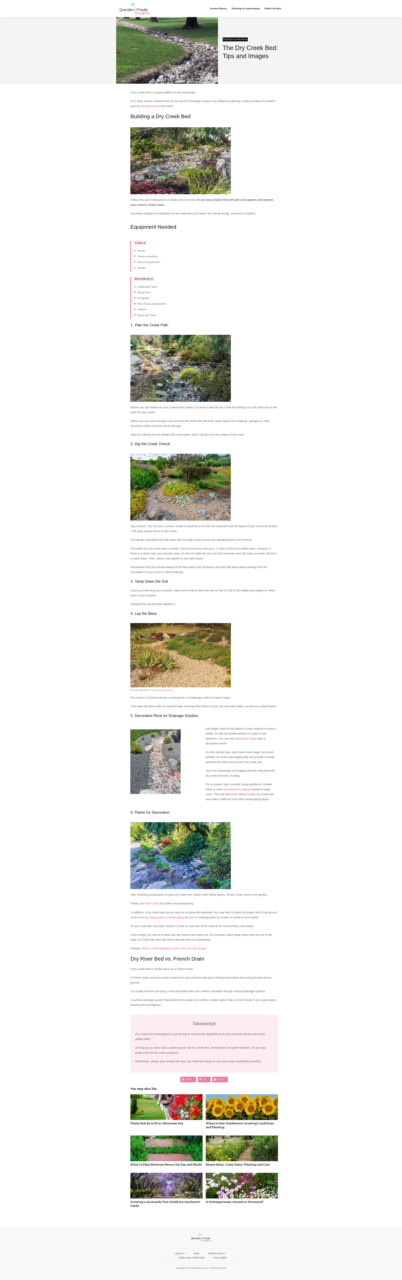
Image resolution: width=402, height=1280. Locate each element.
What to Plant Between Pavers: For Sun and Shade (174, 948)
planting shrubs (150, 106)
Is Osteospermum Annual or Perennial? (242, 1192)
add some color (148, 903)
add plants (241, 738)
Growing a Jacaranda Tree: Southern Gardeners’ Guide (166, 1192)
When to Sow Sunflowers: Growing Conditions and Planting (242, 1113)
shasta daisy (176, 917)
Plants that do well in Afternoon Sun (166, 1113)
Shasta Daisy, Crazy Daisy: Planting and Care (242, 1152)
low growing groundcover (160, 690)
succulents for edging (236, 789)
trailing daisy (156, 917)
